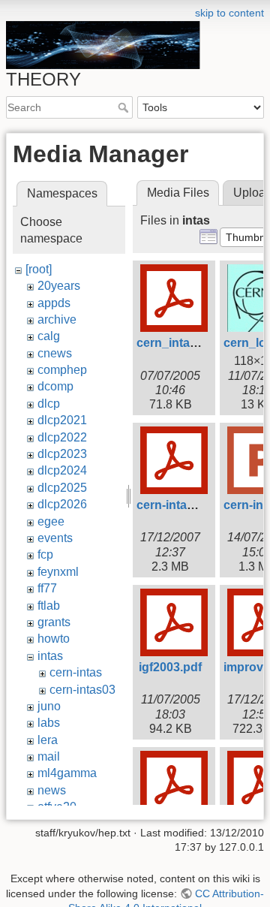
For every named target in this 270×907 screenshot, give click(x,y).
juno (49, 706)
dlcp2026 (62, 504)
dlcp (49, 403)
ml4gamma (67, 773)
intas (50, 655)
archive (57, 319)
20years (59, 285)
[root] (39, 269)
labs (49, 722)
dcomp (56, 386)
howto (54, 638)
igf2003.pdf (170, 667)
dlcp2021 (62, 420)
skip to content (229, 13)
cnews (55, 353)
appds (54, 303)
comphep (62, 369)
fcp (45, 554)
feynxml (58, 571)
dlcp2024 (62, 470)
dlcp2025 (62, 487)
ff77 (47, 588)
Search (125, 107)
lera (48, 740)
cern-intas (76, 672)
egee (51, 521)
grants (54, 622)
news (52, 790)
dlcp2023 (62, 453)
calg (49, 336)
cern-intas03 (83, 689)
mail (49, 756)
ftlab (49, 605)
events (55, 538)
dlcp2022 (62, 437)
